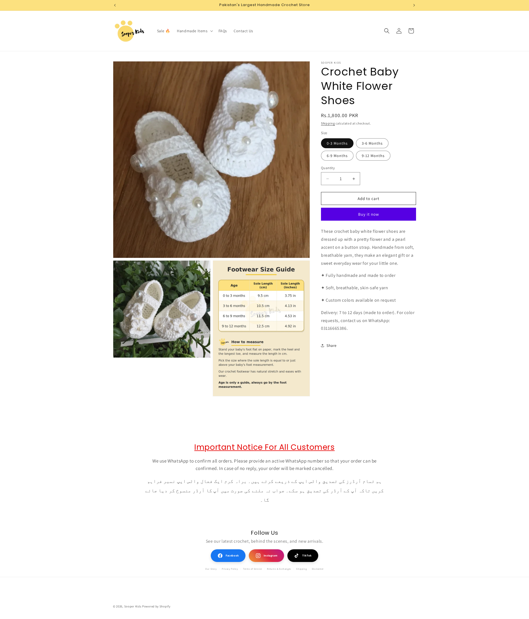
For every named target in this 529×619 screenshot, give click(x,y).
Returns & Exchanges (279, 568)
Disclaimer (318, 568)
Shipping (328, 123)
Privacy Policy (230, 568)
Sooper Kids (133, 606)
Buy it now (368, 214)
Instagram (270, 555)
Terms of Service (252, 568)
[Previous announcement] (115, 5)
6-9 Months (337, 155)
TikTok (307, 555)
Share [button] (331, 345)
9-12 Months (373, 155)
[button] (194, 31)
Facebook (232, 555)
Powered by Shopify (156, 606)
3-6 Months (372, 143)
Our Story (211, 568)
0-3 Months (337, 143)
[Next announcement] (414, 5)
